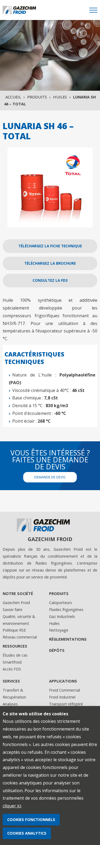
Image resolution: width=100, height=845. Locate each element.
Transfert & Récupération (14, 694)
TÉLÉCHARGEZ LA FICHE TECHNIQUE (50, 245)
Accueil (13, 97)
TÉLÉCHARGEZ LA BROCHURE (50, 263)
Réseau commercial (20, 637)
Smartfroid (12, 662)
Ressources (15, 646)
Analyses (10, 704)
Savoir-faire (12, 609)
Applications (63, 681)
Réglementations (68, 639)
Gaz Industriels (62, 616)
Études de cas (15, 655)
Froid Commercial (64, 690)
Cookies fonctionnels (31, 819)
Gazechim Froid (16, 602)
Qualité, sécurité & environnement (19, 620)
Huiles (60, 97)
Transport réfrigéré (66, 704)
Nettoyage (58, 630)
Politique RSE (14, 630)
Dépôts (57, 650)
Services (11, 681)
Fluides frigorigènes (66, 609)
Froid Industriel (62, 697)
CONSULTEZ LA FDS (50, 280)
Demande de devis (50, 477)
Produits (37, 97)
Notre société (18, 593)
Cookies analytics (26, 833)
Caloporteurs (60, 602)
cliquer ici (12, 806)
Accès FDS (12, 669)
